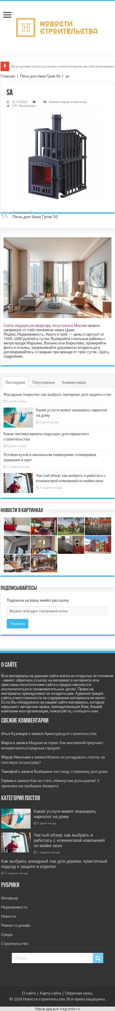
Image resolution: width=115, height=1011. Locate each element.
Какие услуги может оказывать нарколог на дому (65, 814)
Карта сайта (50, 993)
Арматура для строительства (70, 733)
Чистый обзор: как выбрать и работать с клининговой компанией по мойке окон (69, 840)
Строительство (14, 943)
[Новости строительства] (57, 28)
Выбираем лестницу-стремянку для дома (70, 771)
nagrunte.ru (70, 1009)
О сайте (29, 993)
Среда (6, 934)
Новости (8, 916)
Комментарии (74, 382)
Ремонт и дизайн (15, 925)
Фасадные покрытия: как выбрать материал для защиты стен (57, 394)
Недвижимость (14, 907)
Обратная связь (79, 993)
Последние (15, 382)
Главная (8, 76)
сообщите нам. (86, 711)
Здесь (103, 352)
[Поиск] (98, 958)
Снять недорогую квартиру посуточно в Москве (45, 325)
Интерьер (9, 898)
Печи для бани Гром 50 (40, 76)
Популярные (43, 382)
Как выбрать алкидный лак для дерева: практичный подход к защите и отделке (54, 864)
